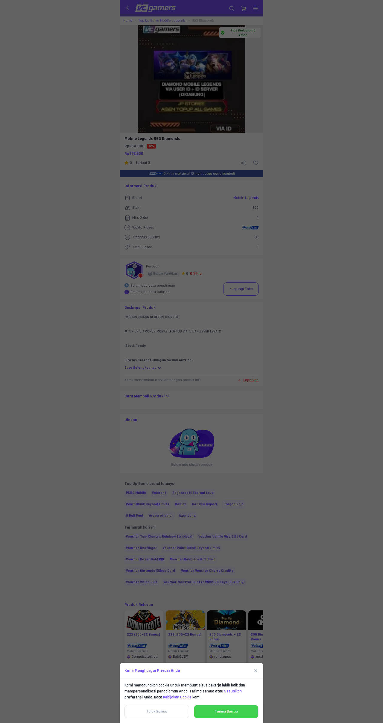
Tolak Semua (156, 711)
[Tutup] (256, 670)
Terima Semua (226, 711)
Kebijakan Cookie (177, 697)
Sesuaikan (233, 691)
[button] (191, 361)
